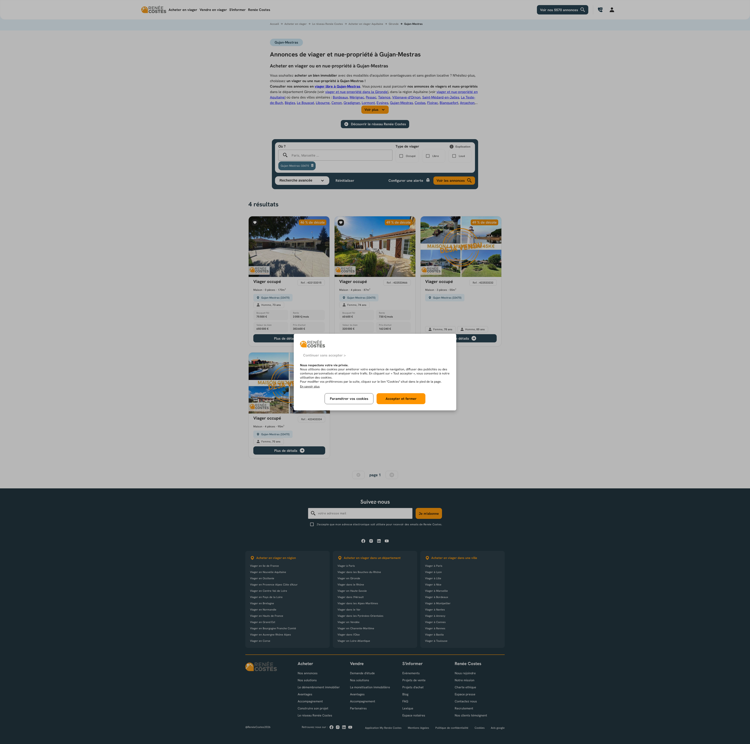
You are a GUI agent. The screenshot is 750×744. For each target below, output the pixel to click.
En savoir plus (310, 386)
